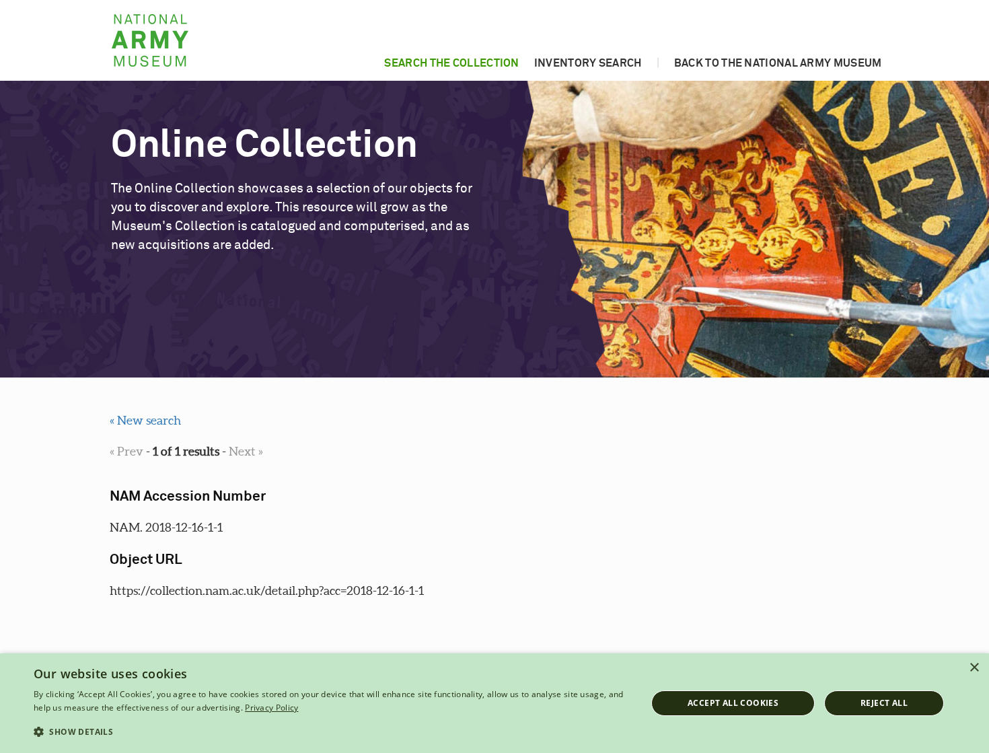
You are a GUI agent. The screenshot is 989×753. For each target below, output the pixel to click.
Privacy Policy (271, 707)
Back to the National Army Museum (778, 63)
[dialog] (494, 703)
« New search (145, 420)
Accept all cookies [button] (733, 703)
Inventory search (588, 63)
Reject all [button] (884, 703)
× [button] (974, 668)
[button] (331, 732)
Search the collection (451, 63)
